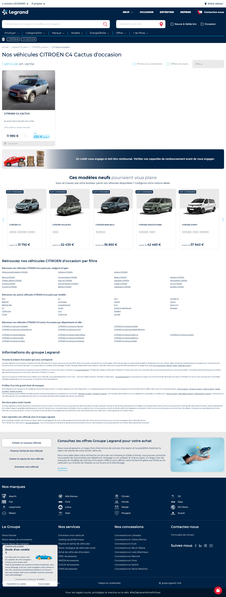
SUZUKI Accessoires (68, 564)
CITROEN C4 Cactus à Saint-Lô (126, 335)
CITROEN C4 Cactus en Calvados (15, 326)
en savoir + (63, 468)
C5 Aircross (62, 314)
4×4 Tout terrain (159, 365)
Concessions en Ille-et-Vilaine (130, 548)
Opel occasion (208, 389)
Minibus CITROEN (177, 277)
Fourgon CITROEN (9, 287)
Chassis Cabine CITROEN (12, 280)
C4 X (60, 311)
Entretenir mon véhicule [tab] (27, 466)
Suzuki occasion (16, 391)
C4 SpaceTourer (64, 305)
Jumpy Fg (174, 305)
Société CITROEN (177, 287)
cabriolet (181, 365)
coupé (187, 365)
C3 (3, 308)
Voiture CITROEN (121, 272)
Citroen (117, 302)
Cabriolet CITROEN (121, 280)
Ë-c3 (116, 305)
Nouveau (173, 308)
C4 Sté (60, 308)
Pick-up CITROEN (65, 280)
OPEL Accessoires (67, 556)
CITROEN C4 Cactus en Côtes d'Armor (17, 329)
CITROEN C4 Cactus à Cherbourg (71, 338)
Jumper (117, 314)
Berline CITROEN (64, 287)
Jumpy (173, 302)
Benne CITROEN (8, 277)
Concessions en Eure (126, 544)
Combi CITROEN (8, 284)
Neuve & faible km (186, 24)
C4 (59, 299)
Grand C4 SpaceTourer (122, 308)
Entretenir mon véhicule (71, 535)
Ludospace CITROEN (122, 287)
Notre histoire (9, 535)
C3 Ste (4, 314)
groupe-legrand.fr (82, 370)
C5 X (116, 299)
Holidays (117, 311)
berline (169, 365)
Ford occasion (182, 389)
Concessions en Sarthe (127, 564)
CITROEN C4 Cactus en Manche (70, 326)
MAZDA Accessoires (68, 560)
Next (222, 219)
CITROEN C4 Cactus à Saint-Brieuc (71, 335)
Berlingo (5, 302)
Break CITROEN (120, 277)
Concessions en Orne (126, 560)
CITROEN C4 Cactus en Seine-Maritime (129, 329)
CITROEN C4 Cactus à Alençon (126, 338)
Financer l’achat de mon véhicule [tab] (26, 450)
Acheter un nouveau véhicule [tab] (26, 442)
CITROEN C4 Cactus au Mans (125, 341)
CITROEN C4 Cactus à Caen (13, 338)
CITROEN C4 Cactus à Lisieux (13, 341)
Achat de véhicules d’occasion (74, 552)
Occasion (210, 24)
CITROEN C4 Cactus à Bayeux (13, 335)
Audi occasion (172, 394)
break (175, 365)
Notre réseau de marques (15, 544)
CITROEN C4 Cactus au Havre (182, 335)
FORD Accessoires (67, 569)
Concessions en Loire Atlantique (131, 552)
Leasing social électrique (71, 539)
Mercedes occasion (185, 394)
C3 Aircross (6, 311)
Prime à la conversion (149, 63)
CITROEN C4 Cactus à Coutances (71, 341)
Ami (3, 299)
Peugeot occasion (100, 394)
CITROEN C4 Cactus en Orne (69, 329)
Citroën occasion (195, 389)
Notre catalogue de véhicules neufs (76, 548)
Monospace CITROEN (178, 280)
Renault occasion (85, 394)
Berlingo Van (7, 305)
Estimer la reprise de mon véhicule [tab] (26, 458)
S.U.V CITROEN (176, 284)
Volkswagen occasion (202, 394)
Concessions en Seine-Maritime (131, 569)
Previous (3, 219)
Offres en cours (179, 63)
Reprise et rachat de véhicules (74, 544)
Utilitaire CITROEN (65, 272)
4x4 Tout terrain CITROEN (68, 284)
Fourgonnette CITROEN (67, 277)
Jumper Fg (174, 299)
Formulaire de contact (182, 535)
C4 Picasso (62, 302)
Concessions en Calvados (128, 535)
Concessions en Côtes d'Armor (130, 539)
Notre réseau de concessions (17, 539)
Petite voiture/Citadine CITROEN (15, 272)
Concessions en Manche (127, 556)
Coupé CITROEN (120, 284)
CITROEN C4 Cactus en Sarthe (126, 326)
